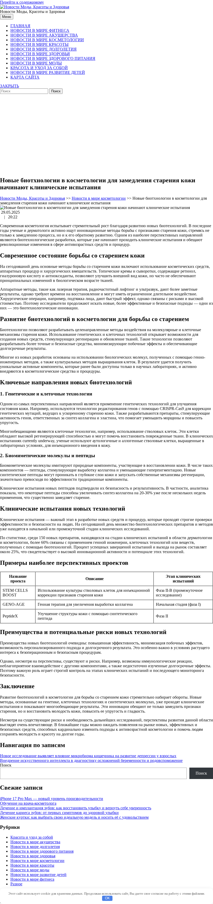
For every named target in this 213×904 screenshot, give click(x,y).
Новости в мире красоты (39, 44)
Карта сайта (24, 77)
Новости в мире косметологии (47, 40)
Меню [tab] (6, 17)
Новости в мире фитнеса (39, 30)
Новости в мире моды (36, 63)
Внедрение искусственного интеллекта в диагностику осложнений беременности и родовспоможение (91, 760)
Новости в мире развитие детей (47, 72)
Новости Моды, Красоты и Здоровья (32, 198)
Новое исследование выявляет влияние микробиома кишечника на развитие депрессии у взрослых (88, 756)
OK (107, 898)
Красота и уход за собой (39, 68)
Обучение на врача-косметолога (28, 803)
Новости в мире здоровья (40, 54)
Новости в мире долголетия (43, 49)
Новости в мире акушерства (44, 35)
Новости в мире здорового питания (52, 58)
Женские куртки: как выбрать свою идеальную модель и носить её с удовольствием (74, 817)
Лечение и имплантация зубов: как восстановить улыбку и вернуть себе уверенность (75, 808)
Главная (20, 26)
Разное (16, 884)
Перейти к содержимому (22, 2)
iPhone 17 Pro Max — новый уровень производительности (51, 798)
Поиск (5, 765)
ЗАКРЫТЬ (9, 86)
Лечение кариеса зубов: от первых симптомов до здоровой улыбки (59, 812)
